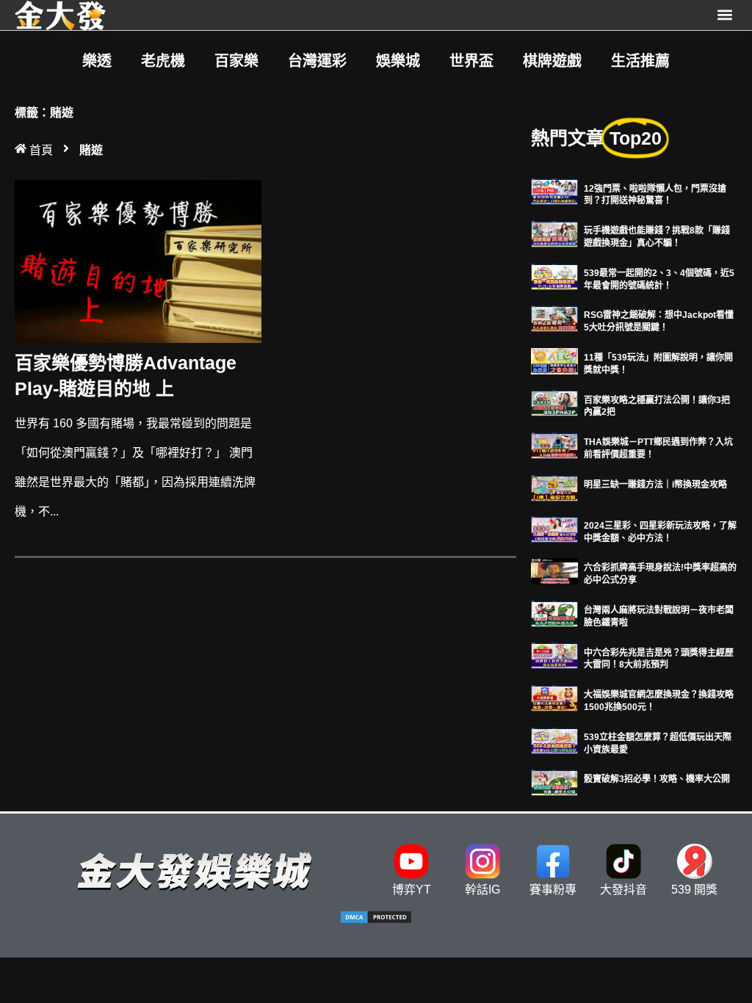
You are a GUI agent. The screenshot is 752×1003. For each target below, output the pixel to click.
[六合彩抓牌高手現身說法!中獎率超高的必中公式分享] (554, 570)
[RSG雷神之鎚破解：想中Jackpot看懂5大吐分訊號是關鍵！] (554, 317)
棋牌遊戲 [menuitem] (552, 61)
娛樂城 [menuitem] (398, 61)
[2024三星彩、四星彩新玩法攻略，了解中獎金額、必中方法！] (554, 528)
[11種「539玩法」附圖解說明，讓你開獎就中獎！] (554, 360)
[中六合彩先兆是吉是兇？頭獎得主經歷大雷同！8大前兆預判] (554, 655)
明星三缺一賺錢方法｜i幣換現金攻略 (655, 484)
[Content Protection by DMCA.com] (376, 920)
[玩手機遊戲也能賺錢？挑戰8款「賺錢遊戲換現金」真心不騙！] (554, 233)
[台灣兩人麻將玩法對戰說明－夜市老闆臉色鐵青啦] (554, 612)
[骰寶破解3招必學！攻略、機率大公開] (554, 781)
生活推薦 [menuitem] (640, 61)
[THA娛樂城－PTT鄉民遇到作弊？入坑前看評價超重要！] (554, 444)
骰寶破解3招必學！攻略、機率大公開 (657, 779)
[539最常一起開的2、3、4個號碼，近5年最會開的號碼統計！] (554, 275)
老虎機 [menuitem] (163, 61)
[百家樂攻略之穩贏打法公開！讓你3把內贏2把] (554, 403)
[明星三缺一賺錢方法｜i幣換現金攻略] (554, 487)
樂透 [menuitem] (97, 61)
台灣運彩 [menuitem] (317, 61)
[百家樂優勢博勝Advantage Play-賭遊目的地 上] (138, 260)
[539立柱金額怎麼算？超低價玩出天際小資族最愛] (554, 740)
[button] (725, 15)
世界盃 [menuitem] (471, 61)
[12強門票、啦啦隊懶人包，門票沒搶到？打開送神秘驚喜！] (554, 191)
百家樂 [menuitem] (236, 61)
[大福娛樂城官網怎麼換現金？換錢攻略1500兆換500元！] (554, 697)
